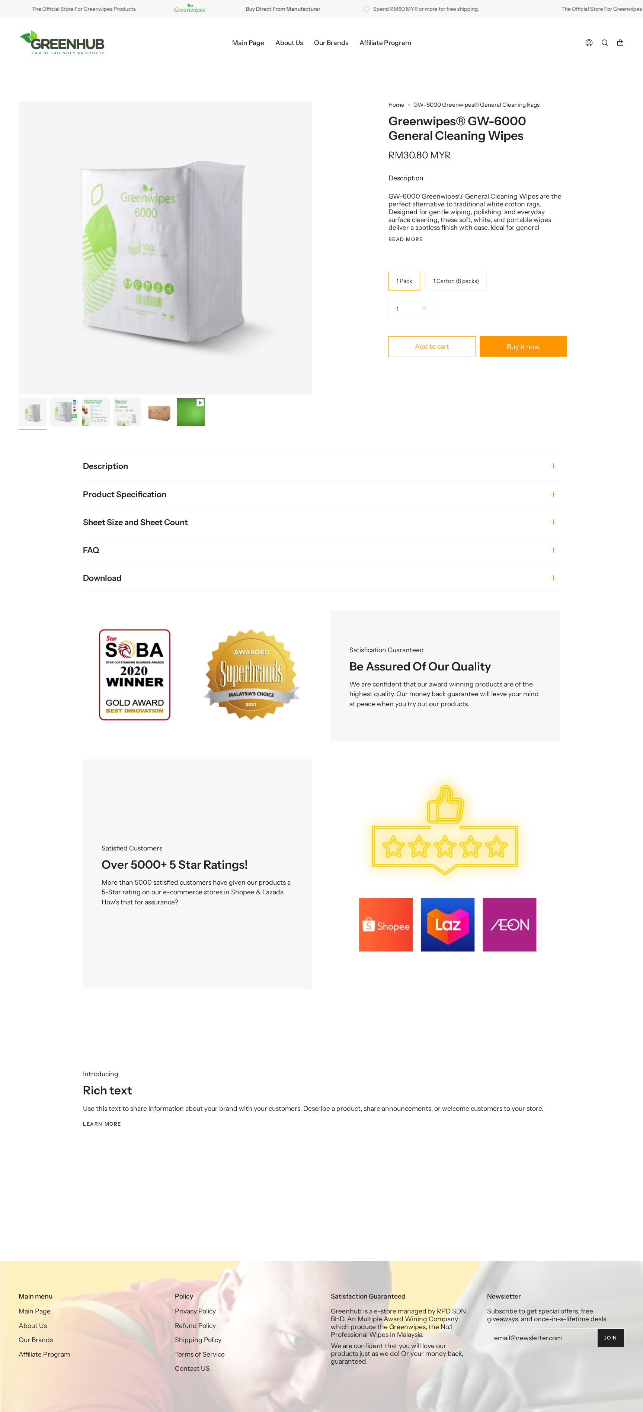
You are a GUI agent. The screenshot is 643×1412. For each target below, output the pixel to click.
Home (396, 104)
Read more (405, 239)
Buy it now (523, 346)
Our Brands (36, 1340)
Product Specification (124, 494)
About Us (33, 1325)
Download (102, 578)
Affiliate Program (44, 1354)
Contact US (192, 1368)
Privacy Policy (195, 1311)
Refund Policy (195, 1325)
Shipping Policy (198, 1340)
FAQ (91, 550)
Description (405, 178)
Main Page (35, 1311)
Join (610, 1338)
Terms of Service (200, 1354)
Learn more (102, 1124)
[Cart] (620, 42)
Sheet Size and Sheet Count (135, 522)
